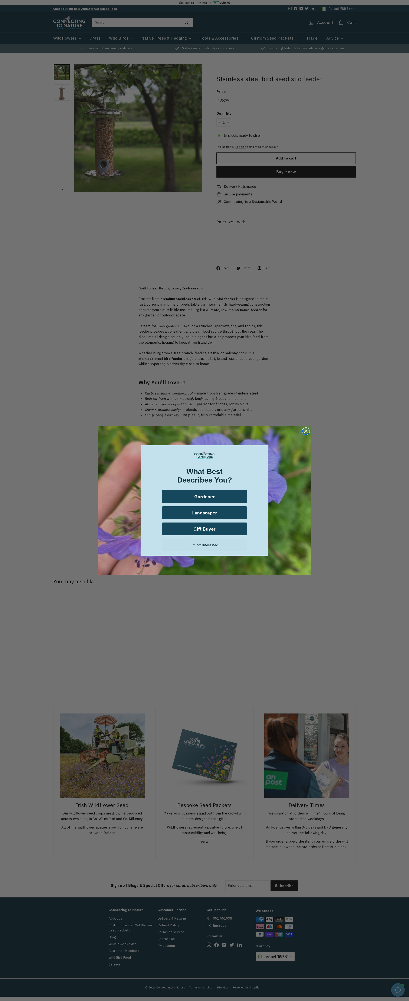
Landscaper (204, 513)
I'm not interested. (204, 545)
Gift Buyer (204, 529)
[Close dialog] (305, 431)
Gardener (204, 496)
